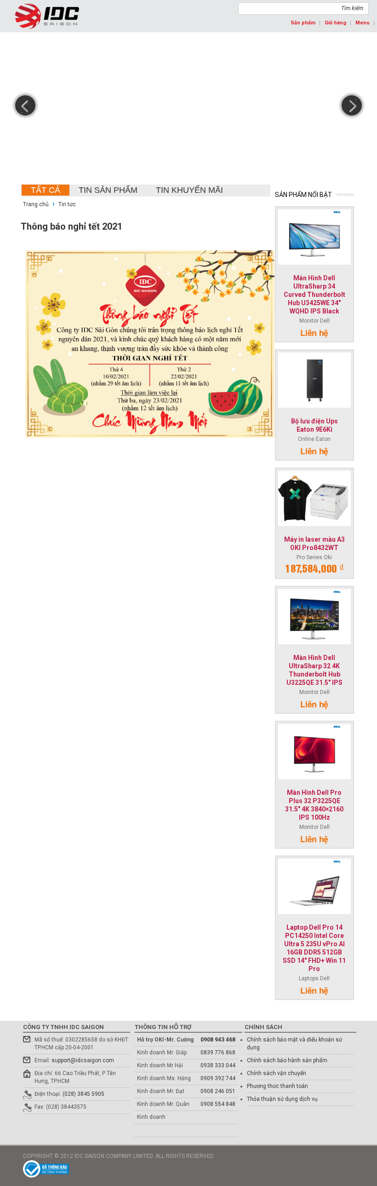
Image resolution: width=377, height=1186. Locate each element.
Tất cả (45, 190)
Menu (362, 23)
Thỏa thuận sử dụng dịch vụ (282, 1099)
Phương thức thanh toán (277, 1086)
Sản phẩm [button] (303, 23)
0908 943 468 (217, 1039)
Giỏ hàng (335, 23)
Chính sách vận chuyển (276, 1073)
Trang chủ (36, 204)
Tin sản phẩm (108, 190)
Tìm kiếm (352, 8)
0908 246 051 (217, 1091)
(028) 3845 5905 (83, 1094)
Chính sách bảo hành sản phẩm (287, 1060)
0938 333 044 (217, 1065)
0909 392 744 (217, 1078)
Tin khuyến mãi (189, 190)
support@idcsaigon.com (82, 1060)
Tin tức (67, 204)
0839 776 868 (217, 1052)
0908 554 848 (217, 1104)
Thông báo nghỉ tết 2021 (71, 226)
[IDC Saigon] (47, 16)
